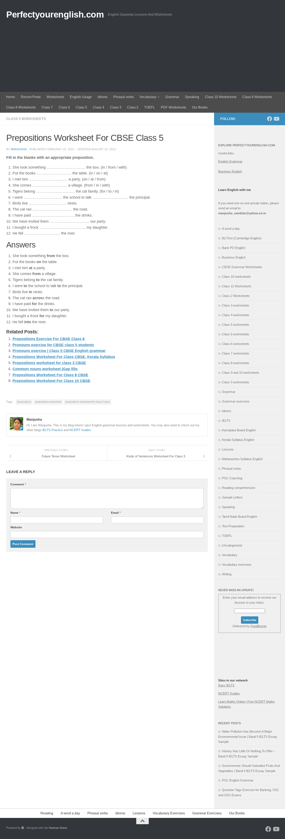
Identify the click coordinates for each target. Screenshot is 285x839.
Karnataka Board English (239, 430)
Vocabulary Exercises (169, 813)
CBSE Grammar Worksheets (242, 267)
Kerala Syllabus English (238, 440)
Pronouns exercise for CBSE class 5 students (53, 345)
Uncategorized (232, 545)
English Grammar (230, 161)
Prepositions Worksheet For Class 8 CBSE (50, 375)
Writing (226, 574)
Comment (18, 484)
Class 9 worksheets (235, 382)
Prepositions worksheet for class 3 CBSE (49, 363)
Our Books (200, 107)
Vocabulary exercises (236, 564)
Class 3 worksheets (235, 305)
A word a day (231, 228)
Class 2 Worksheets (236, 296)
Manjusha (18, 149)
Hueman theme (58, 827)
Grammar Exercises (207, 813)
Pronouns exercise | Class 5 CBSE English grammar (59, 351)
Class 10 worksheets (236, 276)
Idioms (102, 97)
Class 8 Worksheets (21, 107)
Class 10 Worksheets (220, 97)
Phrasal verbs (123, 97)
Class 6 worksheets (235, 334)
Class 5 (81, 107)
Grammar (172, 97)
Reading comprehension (238, 488)
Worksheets (55, 97)
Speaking (192, 97)
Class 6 (64, 107)
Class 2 (132, 107)
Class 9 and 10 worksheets (240, 372)
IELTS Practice (52, 430)
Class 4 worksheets (235, 315)
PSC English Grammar (237, 780)
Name (15, 512)
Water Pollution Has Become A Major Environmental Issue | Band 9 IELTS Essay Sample (247, 736)
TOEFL (149, 107)
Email (116, 512)
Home (10, 97)
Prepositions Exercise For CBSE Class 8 (48, 339)
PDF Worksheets (173, 107)
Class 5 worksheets (26, 119)
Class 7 (47, 107)
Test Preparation (233, 526)
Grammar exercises (236, 401)
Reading (46, 813)
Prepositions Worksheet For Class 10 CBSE (51, 381)
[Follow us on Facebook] (269, 118)
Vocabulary (148, 97)
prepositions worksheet (48, 401)
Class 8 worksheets (235, 363)
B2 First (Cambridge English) (241, 238)
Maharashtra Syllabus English (242, 459)
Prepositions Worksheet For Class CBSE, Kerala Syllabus (64, 357)
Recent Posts (31, 97)
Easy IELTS (226, 685)
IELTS (226, 420)
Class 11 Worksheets (236, 286)
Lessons (228, 449)
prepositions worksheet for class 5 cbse (87, 401)
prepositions (24, 401)
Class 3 (115, 107)
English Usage (81, 97)
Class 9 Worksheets (257, 97)
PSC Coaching (232, 478)
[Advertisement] (142, 60)
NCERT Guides (80, 430)
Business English (230, 171)
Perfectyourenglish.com (55, 14)
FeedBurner (259, 626)
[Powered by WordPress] (22, 827)
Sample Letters (232, 497)
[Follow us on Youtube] (276, 118)
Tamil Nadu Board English (239, 516)
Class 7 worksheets (235, 353)
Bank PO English (233, 248)
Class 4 (98, 107)
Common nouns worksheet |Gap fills (45, 369)
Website (16, 527)
